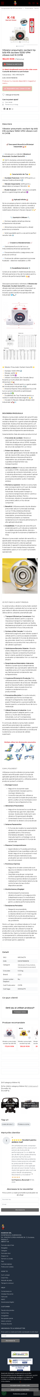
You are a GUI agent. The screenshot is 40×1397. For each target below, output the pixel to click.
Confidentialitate (6, 1264)
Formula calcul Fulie (7, 1245)
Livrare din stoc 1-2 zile (9, 1124)
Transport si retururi (7, 1283)
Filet (2, 1261)
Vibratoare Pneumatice (26, 965)
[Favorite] (33, 3)
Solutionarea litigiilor (7, 1302)
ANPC (3, 1299)
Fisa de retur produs (7, 1310)
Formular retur (6, 1253)
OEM (19, 974)
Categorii (4, 1250)
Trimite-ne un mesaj (11, 104)
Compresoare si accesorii (27, 967)
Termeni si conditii (7, 1259)
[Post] (8, 109)
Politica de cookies (15, 1377)
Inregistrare (5, 1316)
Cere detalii (8, 102)
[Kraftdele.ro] (15, 3)
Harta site (4, 1297)
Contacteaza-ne (6, 1291)
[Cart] (37, 3)
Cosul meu (4, 1278)
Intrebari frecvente (7, 1294)
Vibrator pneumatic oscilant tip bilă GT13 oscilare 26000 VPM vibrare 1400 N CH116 (25, 1042)
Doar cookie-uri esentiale (20, 1390)
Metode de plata (6, 1280)
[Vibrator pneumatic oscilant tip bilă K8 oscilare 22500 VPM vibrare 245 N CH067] (9, 1033)
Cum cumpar (5, 1275)
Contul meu (5, 1313)
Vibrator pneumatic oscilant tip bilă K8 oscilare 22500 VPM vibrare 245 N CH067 (9, 1042)
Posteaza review (20, 1012)
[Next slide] (36, 1038)
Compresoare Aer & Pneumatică (11, 8)
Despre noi (4, 1256)
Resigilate (4, 1248)
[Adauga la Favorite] (14, 1038)
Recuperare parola (7, 1318)
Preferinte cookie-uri (20, 1394)
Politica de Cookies (7, 1267)
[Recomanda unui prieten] (13, 109)
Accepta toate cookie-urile (20, 1385)
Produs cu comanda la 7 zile (27, 1124)
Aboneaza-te (20, 1210)
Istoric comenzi (6, 1321)
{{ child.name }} (32, 1086)
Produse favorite (6, 1324)
